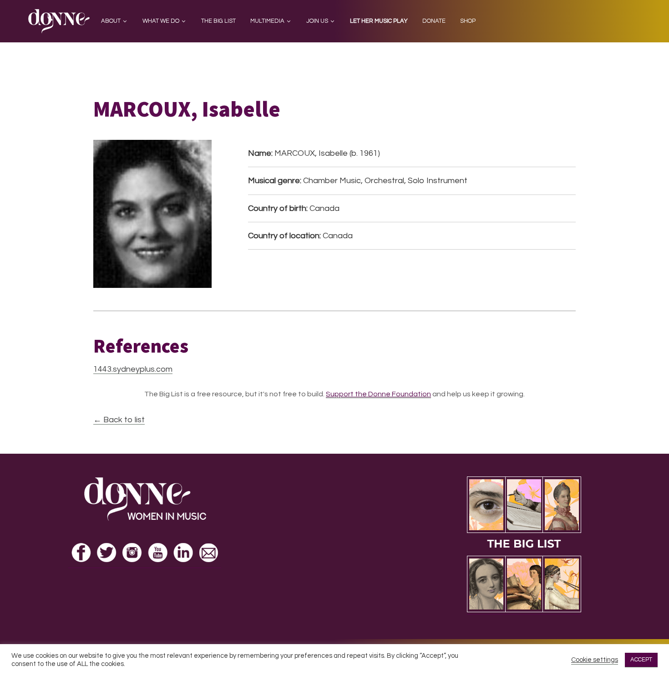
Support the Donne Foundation (378, 394)
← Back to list (119, 419)
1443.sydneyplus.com (132, 369)
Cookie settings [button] (594, 659)
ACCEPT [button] (641, 659)
